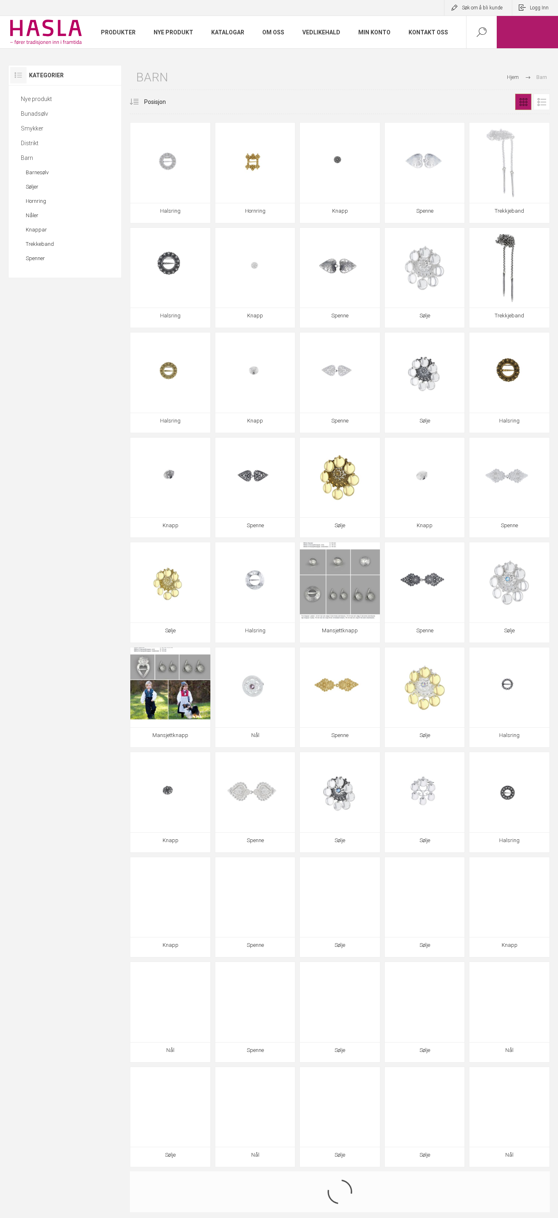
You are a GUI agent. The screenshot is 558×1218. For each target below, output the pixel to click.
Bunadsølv (34, 113)
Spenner (35, 258)
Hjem (513, 77)
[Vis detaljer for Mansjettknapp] (340, 592)
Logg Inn (539, 8)
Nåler (32, 215)
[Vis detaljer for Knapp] (340, 173)
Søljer (32, 187)
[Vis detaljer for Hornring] (255, 173)
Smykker (32, 128)
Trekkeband (40, 244)
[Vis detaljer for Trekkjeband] (509, 173)
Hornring (36, 201)
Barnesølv (37, 172)
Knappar (36, 230)
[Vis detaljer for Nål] (255, 697)
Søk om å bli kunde (482, 8)
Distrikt (29, 143)
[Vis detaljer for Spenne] (425, 173)
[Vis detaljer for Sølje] (425, 278)
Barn (27, 158)
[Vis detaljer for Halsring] (170, 173)
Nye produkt (36, 99)
